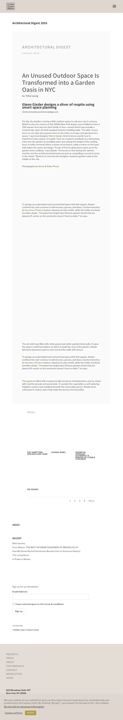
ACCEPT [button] (30, 713)
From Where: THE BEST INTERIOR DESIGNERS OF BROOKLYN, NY (45, 547)
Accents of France (34, 210)
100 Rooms (32, 489)
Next (91, 500)
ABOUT (10, 662)
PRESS (10, 658)
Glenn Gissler (55, 136)
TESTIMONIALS (15, 666)
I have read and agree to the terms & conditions (39, 604)
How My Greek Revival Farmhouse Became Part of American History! (46, 551)
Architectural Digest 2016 (29, 23)
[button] (114, 8)
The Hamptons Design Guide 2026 (37, 453)
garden (30, 381)
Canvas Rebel (58, 452)
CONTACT (11, 670)
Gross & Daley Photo (48, 166)
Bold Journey (18, 543)
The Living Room (20, 555)
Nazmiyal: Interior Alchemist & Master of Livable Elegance (85, 455)
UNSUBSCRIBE (17, 626)
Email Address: (19, 591)
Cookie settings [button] (14, 713)
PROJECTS (12, 654)
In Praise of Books (21, 559)
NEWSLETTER (14, 673)
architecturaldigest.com (48, 112)
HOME (9, 677)
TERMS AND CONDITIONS (25, 630)
